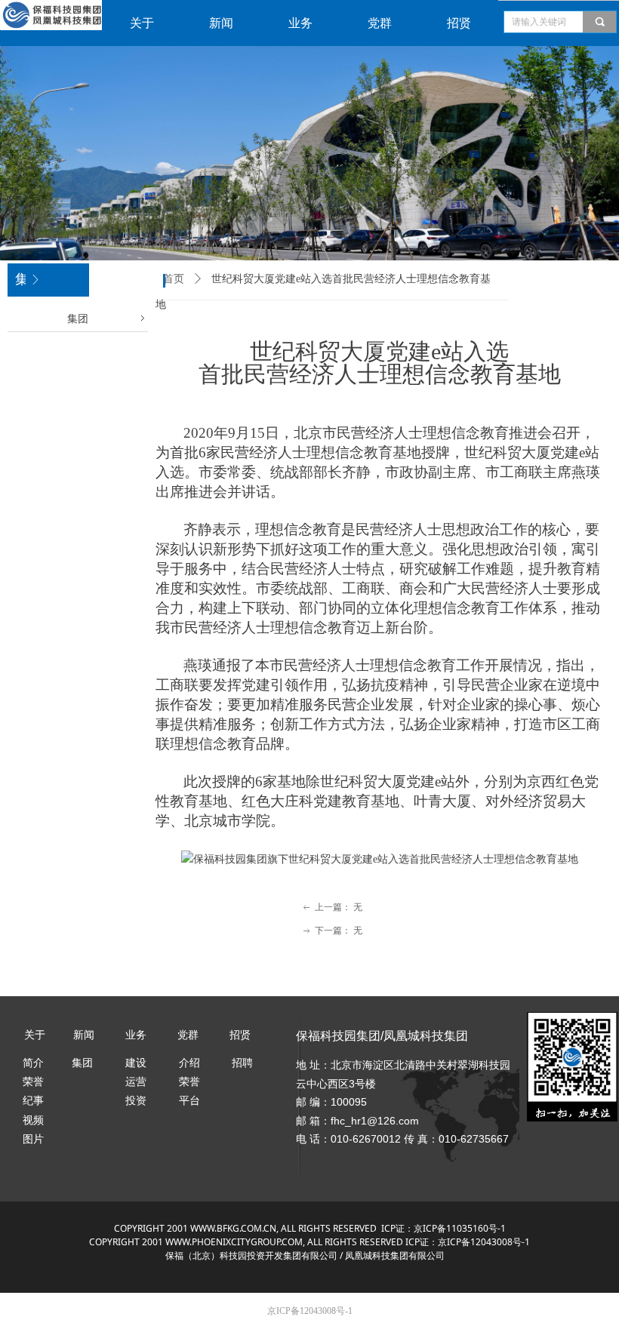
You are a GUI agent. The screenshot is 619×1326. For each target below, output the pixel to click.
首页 (173, 279)
